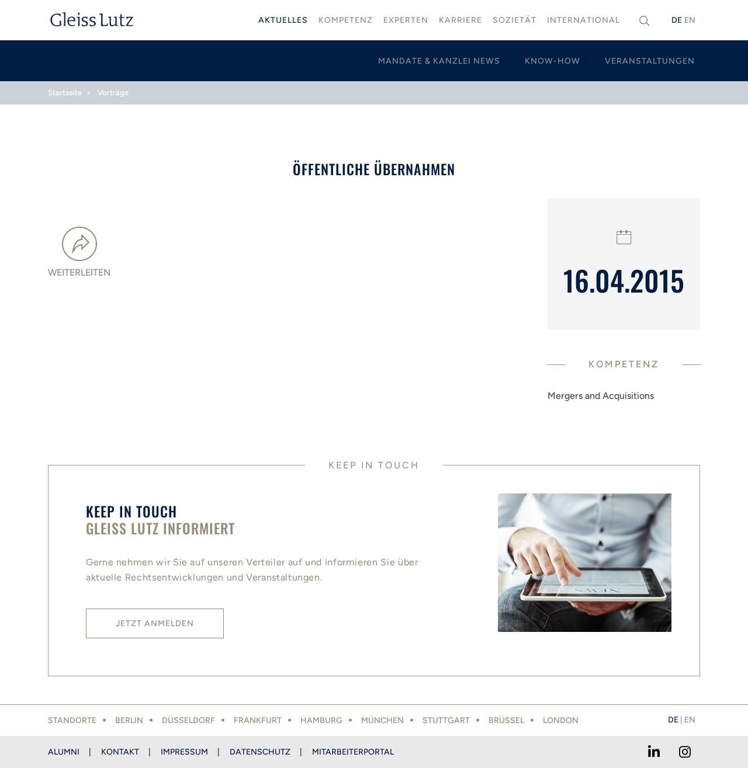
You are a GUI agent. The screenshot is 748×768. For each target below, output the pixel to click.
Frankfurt (258, 720)
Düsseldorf (188, 720)
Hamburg (321, 720)
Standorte (72, 720)
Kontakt (120, 752)
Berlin (129, 720)
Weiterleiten (79, 272)
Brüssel (506, 720)
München (382, 720)
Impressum (184, 752)
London (561, 720)
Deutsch (676, 20)
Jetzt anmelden (155, 623)
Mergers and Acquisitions (601, 395)
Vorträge (113, 92)
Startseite (65, 92)
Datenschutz (260, 752)
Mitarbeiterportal (353, 752)
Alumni (63, 752)
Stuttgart (446, 720)
